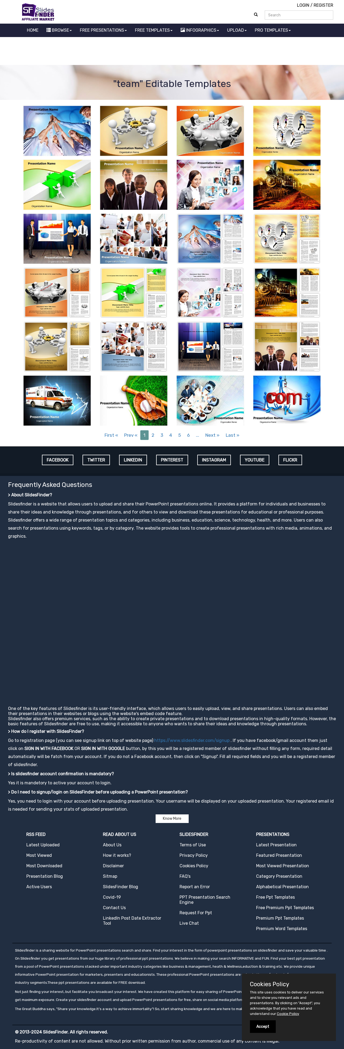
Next (212, 435)
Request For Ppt (196, 912)
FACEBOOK (58, 459)
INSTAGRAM (214, 459)
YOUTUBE (254, 459)
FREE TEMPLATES (152, 30)
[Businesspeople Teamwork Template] (133, 238)
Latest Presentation (276, 844)
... (197, 435)
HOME (32, 30)
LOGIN (303, 5)
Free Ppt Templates (275, 897)
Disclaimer (113, 865)
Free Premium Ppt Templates (285, 907)
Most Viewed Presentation (282, 865)
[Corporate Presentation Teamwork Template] (57, 238)
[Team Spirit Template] (57, 130)
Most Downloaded (44, 865)
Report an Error (195, 886)
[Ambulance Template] (57, 400)
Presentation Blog (44, 876)
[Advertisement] (172, 52)
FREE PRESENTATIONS (102, 30)
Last (232, 435)
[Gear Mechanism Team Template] (133, 130)
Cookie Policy (288, 1014)
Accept (262, 1026)
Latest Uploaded (43, 844)
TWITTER (96, 459)
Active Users (39, 886)
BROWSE (60, 30)
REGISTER (323, 5)
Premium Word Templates (281, 928)
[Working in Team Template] (57, 184)
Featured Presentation (279, 855)
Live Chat (189, 923)
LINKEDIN (133, 459)
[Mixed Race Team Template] (133, 184)
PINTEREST (172, 459)
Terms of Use (193, 844)
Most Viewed (39, 855)
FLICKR (290, 459)
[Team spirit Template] (210, 238)
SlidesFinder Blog (120, 886)
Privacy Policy (194, 855)
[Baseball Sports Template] (133, 400)
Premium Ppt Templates (280, 918)
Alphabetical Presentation (282, 886)
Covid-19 (112, 897)
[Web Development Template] (287, 400)
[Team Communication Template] (210, 184)
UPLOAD (235, 30)
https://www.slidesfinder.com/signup (192, 740)
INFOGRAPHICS (200, 30)
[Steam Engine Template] (287, 184)
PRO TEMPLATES (271, 30)
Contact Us (114, 907)
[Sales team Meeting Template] (210, 130)
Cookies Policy (194, 865)
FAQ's (185, 876)
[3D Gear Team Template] (287, 130)
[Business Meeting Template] (210, 400)
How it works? (117, 855)
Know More (172, 818)
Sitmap (110, 876)
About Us (112, 844)
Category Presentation (279, 876)
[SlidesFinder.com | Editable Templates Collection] (40, 11)
